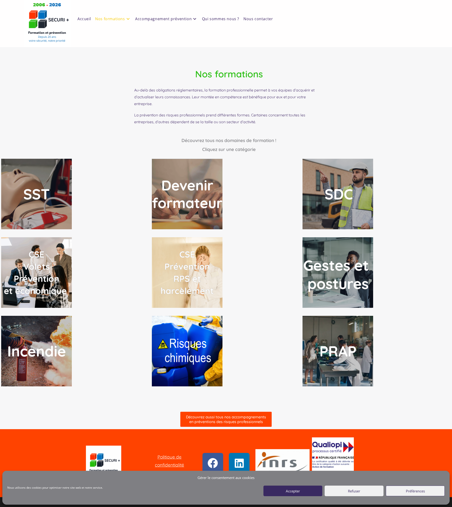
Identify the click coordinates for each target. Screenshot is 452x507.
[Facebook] (212, 463)
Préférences (415, 491)
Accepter (293, 491)
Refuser (354, 491)
